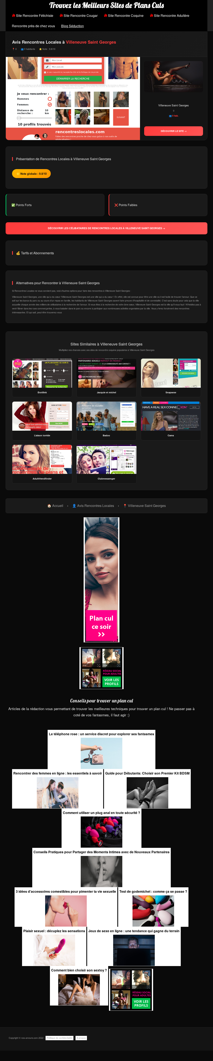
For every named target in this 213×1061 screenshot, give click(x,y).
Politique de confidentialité (59, 1037)
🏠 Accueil (55, 505)
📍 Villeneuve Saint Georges (144, 505)
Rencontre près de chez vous (33, 25)
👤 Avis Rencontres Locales (93, 505)
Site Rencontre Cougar (80, 15)
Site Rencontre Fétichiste (34, 15)
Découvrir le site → (174, 131)
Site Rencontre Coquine (125, 15)
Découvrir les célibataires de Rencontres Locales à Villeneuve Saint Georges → (106, 228)
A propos (81, 1037)
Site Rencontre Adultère (171, 15)
